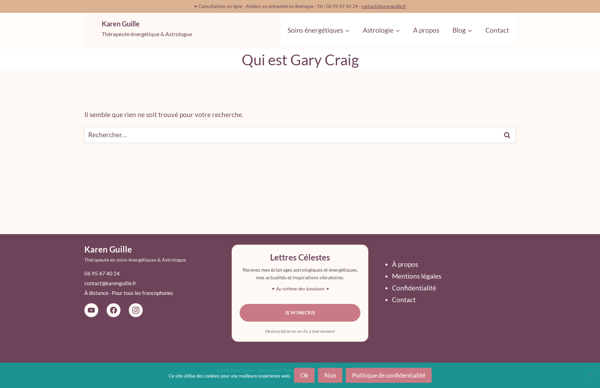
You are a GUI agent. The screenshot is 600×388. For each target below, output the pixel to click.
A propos (426, 30)
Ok (304, 375)
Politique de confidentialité (388, 375)
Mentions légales (416, 276)
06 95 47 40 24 (102, 273)
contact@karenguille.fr (383, 6)
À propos (405, 264)
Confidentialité (414, 288)
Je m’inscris (300, 312)
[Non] (591, 375)
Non (330, 375)
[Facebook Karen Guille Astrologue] (113, 310)
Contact (497, 30)
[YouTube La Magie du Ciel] (91, 310)
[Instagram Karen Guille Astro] (136, 310)
